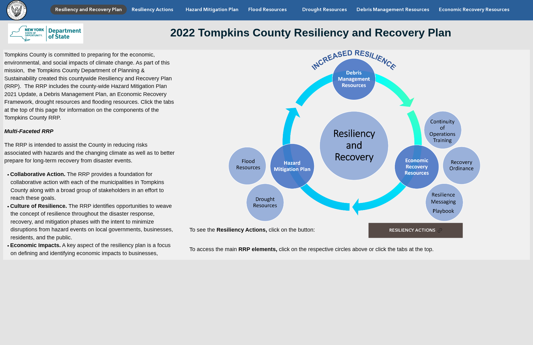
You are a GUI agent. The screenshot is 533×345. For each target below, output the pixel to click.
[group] (266, 155)
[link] (88, 10)
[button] (284, 166)
